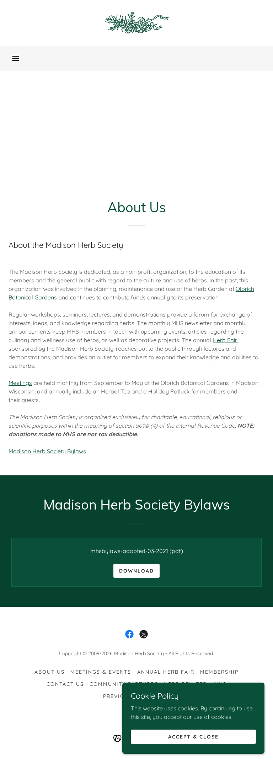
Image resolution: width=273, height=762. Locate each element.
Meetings (20, 382)
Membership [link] (219, 672)
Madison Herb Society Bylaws (47, 451)
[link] (136, 23)
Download (136, 571)
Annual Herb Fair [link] (165, 672)
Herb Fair (225, 340)
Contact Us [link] (65, 684)
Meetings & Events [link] (100, 672)
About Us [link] (49, 672)
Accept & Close (193, 736)
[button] (16, 58)
